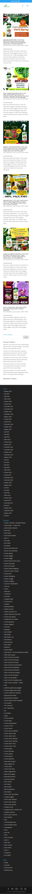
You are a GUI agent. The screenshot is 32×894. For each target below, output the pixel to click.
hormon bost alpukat (10, 617)
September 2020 (8, 510)
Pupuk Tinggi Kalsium (10, 771)
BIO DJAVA (7, 545)
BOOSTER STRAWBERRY (11, 584)
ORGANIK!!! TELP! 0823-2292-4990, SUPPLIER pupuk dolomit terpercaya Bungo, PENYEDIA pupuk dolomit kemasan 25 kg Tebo (15, 359)
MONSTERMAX (8, 650)
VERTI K (6, 840)
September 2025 (8, 414)
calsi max (6, 586)
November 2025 (8, 409)
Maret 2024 (7, 439)
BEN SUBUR (7, 533)
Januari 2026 (7, 404)
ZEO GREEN (7, 855)
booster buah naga (9, 563)
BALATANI (7, 530)
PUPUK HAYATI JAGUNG (10, 738)
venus (5, 830)
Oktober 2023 (8, 452)
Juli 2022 (6, 487)
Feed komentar (8, 867)
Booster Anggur (8, 558)
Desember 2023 (8, 447)
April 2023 (7, 467)
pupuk (6, 716)
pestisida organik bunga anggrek (12, 688)
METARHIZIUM (8, 642)
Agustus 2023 (8, 457)
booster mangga (8, 579)
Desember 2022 (8, 477)
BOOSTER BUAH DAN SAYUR (12, 561)
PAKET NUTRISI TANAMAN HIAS (13, 680)
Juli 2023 (6, 460)
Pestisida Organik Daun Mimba (12, 690)
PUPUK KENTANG (9, 751)
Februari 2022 (8, 498)
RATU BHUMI (8, 781)
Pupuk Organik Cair (9, 764)
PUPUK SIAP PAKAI (9, 769)
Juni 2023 (6, 462)
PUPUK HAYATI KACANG (11, 741)
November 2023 (8, 449)
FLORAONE (7, 594)
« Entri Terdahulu (7, 334)
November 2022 (8, 480)
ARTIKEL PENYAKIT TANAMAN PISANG (14, 523)
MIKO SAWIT (7, 644)
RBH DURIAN (7, 787)
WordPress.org (8, 870)
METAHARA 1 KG (8, 637)
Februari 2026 (8, 401)
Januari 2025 (7, 421)
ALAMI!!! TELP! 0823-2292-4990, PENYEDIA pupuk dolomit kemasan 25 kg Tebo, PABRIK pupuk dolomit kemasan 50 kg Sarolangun (15, 353)
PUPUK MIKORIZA (9, 759)
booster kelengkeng (9, 576)
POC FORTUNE (8, 705)
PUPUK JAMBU (8, 748)
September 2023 (8, 455)
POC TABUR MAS (9, 708)
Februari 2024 (8, 442)
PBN (5, 685)
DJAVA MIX (7, 591)
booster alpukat (8, 553)
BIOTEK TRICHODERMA (10, 551)
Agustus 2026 (8, 391)
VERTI (5, 835)
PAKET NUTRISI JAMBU (10, 677)
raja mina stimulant (9, 779)
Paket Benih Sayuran (9, 655)
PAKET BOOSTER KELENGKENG (13, 665)
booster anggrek (8, 556)
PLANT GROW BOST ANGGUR (12, 693)
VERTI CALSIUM (8, 837)
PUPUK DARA (8, 721)
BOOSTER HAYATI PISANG (11, 571)
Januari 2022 (7, 500)
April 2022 (7, 493)
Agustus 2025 (8, 416)
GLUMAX (6, 604)
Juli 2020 (6, 515)
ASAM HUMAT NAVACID (10, 528)
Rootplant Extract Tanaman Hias (13, 809)
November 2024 (8, 424)
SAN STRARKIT (8, 817)
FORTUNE (7, 596)
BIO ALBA (7, 540)
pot (5, 710)
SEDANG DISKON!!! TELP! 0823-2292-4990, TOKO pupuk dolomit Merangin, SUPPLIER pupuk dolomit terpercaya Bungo (14, 366)
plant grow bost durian (10, 695)
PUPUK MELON (8, 756)
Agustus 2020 (8, 513)
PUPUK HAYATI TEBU (10, 746)
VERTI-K (6, 850)
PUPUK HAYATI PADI (10, 743)
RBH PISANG (7, 792)
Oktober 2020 (8, 508)
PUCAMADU (7, 713)
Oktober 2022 (8, 482)
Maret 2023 (7, 470)
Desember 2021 (8, 503)
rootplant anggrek (9, 797)
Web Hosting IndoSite (19, 891)
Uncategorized (8, 827)
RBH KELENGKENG (9, 789)
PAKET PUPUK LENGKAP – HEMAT (13, 682)
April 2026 (7, 396)
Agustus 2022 (8, 485)
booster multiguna (9, 581)
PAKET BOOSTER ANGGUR (11, 660)
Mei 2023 (6, 465)
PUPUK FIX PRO (8, 726)
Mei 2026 (6, 394)
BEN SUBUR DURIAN (10, 535)
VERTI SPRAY (24, 45)
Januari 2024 (7, 444)
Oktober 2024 (8, 427)
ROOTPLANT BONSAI (10, 802)
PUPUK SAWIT (8, 766)
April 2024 (7, 437)
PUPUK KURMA (8, 754)
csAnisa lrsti (9, 45)
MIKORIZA (7, 647)
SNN (5, 820)
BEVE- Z (6, 538)
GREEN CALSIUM (8, 609)
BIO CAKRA (7, 543)
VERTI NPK (7, 842)
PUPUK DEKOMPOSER (10, 723)
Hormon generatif (9, 622)
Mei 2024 (6, 434)
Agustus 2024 (8, 429)
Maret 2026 (7, 399)
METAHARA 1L (8, 639)
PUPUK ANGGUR (8, 718)
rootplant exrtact (8, 807)
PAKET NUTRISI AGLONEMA (12, 672)
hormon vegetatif (9, 624)
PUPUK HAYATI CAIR (9, 736)
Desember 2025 (8, 406)
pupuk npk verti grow (9, 761)
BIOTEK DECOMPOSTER (11, 548)
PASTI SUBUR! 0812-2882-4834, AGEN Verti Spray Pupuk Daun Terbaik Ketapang (14, 309)
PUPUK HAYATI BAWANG (11, 731)
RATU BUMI (7, 784)
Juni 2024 (6, 432)
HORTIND (7, 627)
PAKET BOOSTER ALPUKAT (11, 657)
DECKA (6, 589)
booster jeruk (7, 573)
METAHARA (7, 634)
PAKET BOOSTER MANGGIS (11, 670)
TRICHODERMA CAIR (10, 822)
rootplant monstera (9, 812)
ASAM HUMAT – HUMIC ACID (12, 525)
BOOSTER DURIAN (9, 566)
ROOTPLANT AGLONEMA (11, 794)
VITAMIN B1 (7, 853)
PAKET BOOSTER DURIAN (11, 662)
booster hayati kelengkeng (11, 568)
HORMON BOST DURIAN (11, 619)
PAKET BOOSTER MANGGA (11, 667)
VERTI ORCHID (8, 845)
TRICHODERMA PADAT (10, 825)
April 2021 (7, 505)
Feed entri (7, 865)
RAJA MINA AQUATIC (10, 776)
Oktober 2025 (8, 411)
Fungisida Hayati (8, 599)
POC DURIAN (7, 703)
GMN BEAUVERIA (9, 606)
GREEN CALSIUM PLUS (10, 611)
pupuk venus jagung (9, 774)
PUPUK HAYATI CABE (10, 733)
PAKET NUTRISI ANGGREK (11, 675)
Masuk (6, 862)
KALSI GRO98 (8, 632)
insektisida (7, 629)
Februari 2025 (8, 419)
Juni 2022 (6, 490)
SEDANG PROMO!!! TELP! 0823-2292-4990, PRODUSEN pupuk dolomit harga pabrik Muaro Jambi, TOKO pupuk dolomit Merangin (15, 372)
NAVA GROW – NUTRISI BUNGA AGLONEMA (16, 652)
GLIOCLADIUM (8, 601)
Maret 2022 (7, 495)
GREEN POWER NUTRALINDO (12, 614)
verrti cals (6, 832)
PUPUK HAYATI (8, 728)
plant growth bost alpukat (11, 698)
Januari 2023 (7, 475)
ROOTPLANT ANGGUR (10, 799)
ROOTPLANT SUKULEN (10, 814)
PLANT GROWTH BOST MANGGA (13, 700)
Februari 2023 (8, 472)
